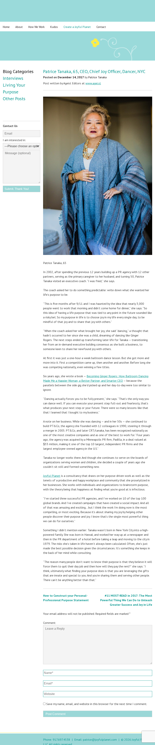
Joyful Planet (51, 476)
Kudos (54, 27)
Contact (101, 27)
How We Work (36, 27)
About (19, 27)
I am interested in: (14, 140)
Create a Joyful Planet (77, 27)
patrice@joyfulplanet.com (100, 739)
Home (6, 27)
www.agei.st (93, 83)
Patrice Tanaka (97, 77)
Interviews (13, 78)
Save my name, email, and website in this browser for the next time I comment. (96, 704)
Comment (49, 623)
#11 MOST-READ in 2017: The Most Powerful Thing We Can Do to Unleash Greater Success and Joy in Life (126, 600)
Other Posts (14, 99)
